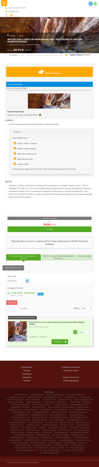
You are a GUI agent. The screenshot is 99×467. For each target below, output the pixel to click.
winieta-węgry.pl (33, 432)
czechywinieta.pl (49, 400)
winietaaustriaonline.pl (79, 432)
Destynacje (27, 374)
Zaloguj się (26, 377)
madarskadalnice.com (82, 410)
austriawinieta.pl (37, 394)
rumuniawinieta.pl (76, 415)
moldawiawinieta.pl (41, 412)
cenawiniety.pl (71, 397)
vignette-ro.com (67, 425)
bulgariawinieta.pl (34, 397)
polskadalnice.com (39, 415)
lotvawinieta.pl (31, 410)
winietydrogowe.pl (22, 445)
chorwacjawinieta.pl (15, 400)
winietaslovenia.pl (48, 440)
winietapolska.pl (15, 440)
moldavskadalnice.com (20, 412)
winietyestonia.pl (62, 445)
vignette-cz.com (17, 425)
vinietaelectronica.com (57, 427)
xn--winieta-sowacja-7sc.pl (72, 450)
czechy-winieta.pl (32, 400)
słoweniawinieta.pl (35, 422)
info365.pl (26, 407)
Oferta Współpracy (71, 381)
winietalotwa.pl (47, 437)
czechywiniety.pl (65, 400)
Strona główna (13, 55)
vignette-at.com (66, 422)
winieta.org (47, 432)
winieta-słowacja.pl (81, 430)
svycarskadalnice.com (76, 420)
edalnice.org (75, 402)
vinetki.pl (42, 427)
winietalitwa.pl (32, 437)
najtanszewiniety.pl (59, 412)
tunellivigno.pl (51, 422)
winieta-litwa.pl (65, 430)
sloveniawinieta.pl (39, 417)
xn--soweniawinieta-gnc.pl (26, 450)
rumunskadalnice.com (20, 417)
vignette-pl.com (33, 425)
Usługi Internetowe (71, 377)
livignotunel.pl (82, 407)
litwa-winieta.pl (54, 407)
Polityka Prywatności (71, 367)
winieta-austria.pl (32, 430)
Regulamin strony (70, 370)
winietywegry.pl (77, 445)
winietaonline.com (81, 437)
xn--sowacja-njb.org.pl (75, 448)
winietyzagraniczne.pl (24, 448)
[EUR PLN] (86, 308)
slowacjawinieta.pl (39, 420)
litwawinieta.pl (68, 407)
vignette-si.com (82, 425)
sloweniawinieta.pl (56, 420)
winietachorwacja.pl (61, 435)
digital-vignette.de (33, 402)
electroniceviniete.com (42, 405)
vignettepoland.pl (28, 427)
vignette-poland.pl (49, 425)
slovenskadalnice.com (58, 417)
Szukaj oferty (26, 367)
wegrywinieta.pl (16, 430)
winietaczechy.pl (78, 435)
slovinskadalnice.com (79, 417)
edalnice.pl (86, 402)
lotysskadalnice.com (62, 410)
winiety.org (82, 443)
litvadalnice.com (39, 407)
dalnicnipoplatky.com (83, 400)
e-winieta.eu (62, 402)
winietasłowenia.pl (38, 443)
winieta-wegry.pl (17, 432)
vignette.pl (14, 427)
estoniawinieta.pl (61, 405)
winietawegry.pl (54, 443)
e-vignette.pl (49, 402)
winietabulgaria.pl (43, 435)
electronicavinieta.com (20, 405)
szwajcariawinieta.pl (17, 422)
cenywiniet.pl (84, 397)
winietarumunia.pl (31, 440)
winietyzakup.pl (41, 448)
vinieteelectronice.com (79, 427)
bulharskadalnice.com (53, 397)
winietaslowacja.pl (65, 440)
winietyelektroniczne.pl (42, 445)
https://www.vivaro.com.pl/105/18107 (22, 115)
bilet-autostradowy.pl (55, 394)
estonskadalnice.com (79, 405)
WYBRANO (58, 342)
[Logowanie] (11, 15)
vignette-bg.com (83, 422)
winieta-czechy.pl (49, 430)
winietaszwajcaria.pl (20, 443)
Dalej (48, 229)
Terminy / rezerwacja (52, 72)
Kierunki (26, 370)
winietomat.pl (69, 443)
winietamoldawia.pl (63, 437)
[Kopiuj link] (40, 115)
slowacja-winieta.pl (22, 420)
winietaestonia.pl (17, 437)
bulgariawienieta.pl (17, 397)
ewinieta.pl (15, 407)
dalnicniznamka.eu (16, 402)
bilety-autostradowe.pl (75, 394)
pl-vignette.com (22, 415)
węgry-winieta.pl (57, 448)
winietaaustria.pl (61, 432)
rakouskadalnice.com (58, 415)
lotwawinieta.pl (45, 410)
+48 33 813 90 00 (17, 8)
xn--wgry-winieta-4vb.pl (49, 450)
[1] (87, 332)
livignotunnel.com (14, 410)
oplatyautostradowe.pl (78, 412)
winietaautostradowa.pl (23, 435)
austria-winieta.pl (21, 394)
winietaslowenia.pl (83, 440)
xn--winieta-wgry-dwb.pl (49, 453)
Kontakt (26, 381)
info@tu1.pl (13, 11)
